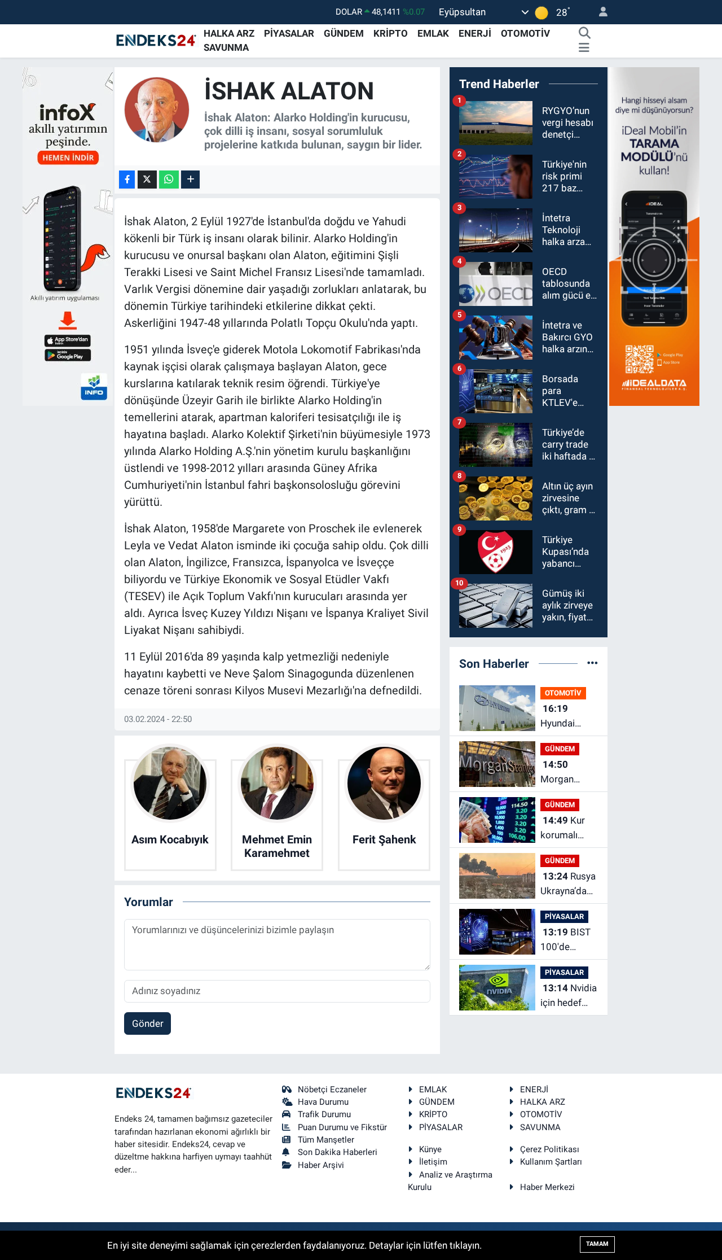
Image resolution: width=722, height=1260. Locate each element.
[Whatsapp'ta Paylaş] (169, 179)
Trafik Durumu (324, 1114)
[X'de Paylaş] (147, 179)
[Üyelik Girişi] (598, 12)
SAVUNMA (226, 47)
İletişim (433, 1162)
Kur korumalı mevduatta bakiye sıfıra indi (566, 828)
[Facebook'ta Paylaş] (127, 179)
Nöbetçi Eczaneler (332, 1089)
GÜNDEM (344, 33)
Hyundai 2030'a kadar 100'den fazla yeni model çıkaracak (568, 716)
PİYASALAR (289, 33)
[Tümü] (592, 663)
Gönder (148, 1023)
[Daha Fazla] (190, 179)
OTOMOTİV (525, 33)
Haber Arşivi (321, 1165)
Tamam (597, 1244)
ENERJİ (475, 33)
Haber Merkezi (547, 1187)
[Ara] (584, 34)
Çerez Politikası (549, 1149)
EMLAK (433, 33)
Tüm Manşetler (326, 1140)
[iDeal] (654, 235)
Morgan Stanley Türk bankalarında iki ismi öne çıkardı (567, 772)
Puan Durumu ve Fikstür (342, 1127)
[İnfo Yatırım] (68, 235)
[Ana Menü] (584, 48)
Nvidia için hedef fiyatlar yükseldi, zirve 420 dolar (568, 996)
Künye (430, 1149)
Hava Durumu (323, 1102)
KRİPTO (390, 33)
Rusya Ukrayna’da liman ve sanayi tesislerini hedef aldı (568, 884)
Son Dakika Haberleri (337, 1152)
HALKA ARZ (229, 33)
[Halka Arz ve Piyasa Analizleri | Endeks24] (157, 40)
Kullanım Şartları (551, 1162)
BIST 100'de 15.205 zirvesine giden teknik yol (566, 940)
